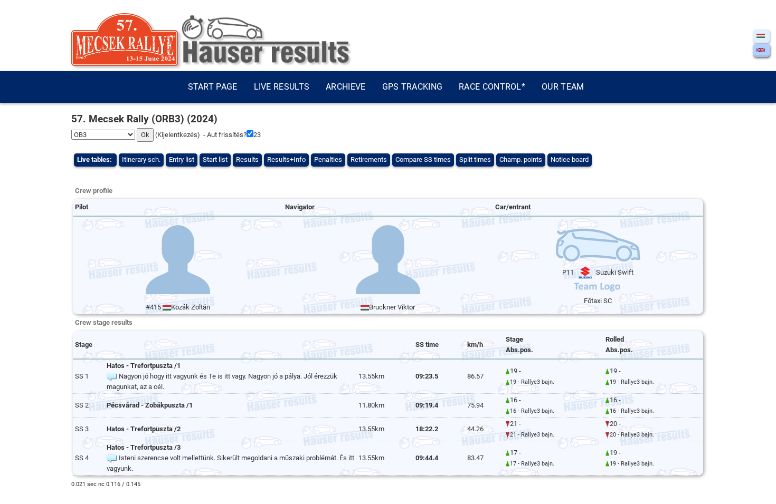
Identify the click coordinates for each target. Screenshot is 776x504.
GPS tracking (412, 87)
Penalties (328, 159)
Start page (213, 87)
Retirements (369, 159)
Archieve (345, 87)
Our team (563, 87)
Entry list (181, 159)
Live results (282, 87)
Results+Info (286, 159)
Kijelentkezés (177, 135)
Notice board (570, 159)
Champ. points (520, 159)
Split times (475, 159)
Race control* (492, 87)
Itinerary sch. (141, 159)
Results (247, 159)
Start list (215, 159)
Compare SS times (423, 159)
